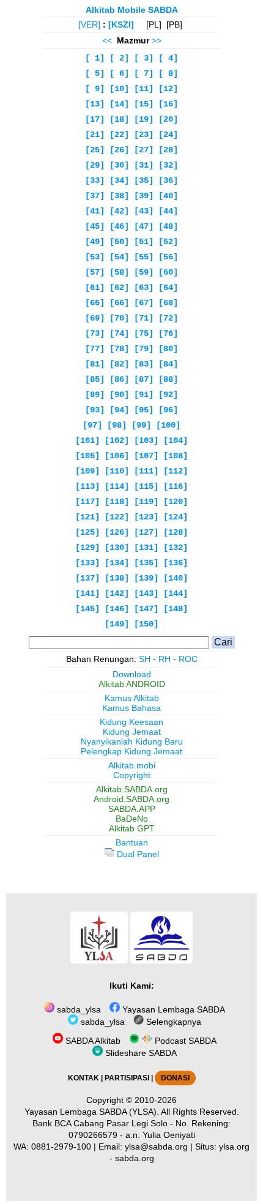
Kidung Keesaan (131, 722)
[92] (168, 394)
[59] (144, 272)
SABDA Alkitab (91, 1041)
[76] (168, 333)
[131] (146, 547)
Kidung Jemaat (132, 732)
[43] (144, 211)
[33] (95, 180)
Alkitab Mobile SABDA (132, 10)
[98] (117, 425)
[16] (168, 104)
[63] (144, 287)
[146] (117, 609)
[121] (87, 517)
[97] (92, 425)
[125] (87, 532)
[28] (168, 150)
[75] (144, 333)
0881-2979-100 (61, 1146)
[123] (146, 517)
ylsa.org (234, 1146)
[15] (144, 104)
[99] (141, 425)
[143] (146, 593)
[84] (168, 364)
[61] (95, 287)
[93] (95, 410)
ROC (188, 659)
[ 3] (144, 58)
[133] (87, 563)
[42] (119, 211)
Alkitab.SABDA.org (132, 789)
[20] (168, 119)
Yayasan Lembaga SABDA (172, 1009)
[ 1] (95, 58)
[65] (95, 303)
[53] (95, 257)
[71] (144, 318)
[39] (144, 196)
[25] (95, 150)
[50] (119, 242)
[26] (119, 150)
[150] (146, 624)
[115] (146, 486)
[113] (87, 486)
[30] (119, 165)
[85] (95, 379)
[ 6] (119, 73)
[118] (117, 502)
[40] (168, 196)
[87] (144, 379)
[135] (146, 563)
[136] (175, 563)
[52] (168, 242)
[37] (95, 196)
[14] (119, 104)
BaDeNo (132, 818)
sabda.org (134, 1158)
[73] (95, 333)
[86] (119, 379)
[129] (87, 547)
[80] (168, 349)
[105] (87, 456)
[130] (117, 547)
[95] (144, 410)
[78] (119, 349)
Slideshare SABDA (140, 1053)
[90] (119, 394)
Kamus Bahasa (131, 708)
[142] (117, 593)
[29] (95, 165)
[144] (175, 593)
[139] (146, 578)
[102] (117, 440)
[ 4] (168, 58)
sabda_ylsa (77, 1009)
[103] (146, 440)
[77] (95, 349)
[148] (175, 609)
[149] (117, 624)
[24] (168, 134)
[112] (175, 471)
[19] (144, 119)
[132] (175, 547)
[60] (168, 272)
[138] (117, 578)
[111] (146, 471)
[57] (95, 272)
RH (164, 659)
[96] (168, 410)
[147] (146, 609)
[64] (168, 287)
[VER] (89, 24)
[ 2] (119, 58)
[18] (119, 119)
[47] (144, 226)
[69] (95, 318)
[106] (117, 456)
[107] (146, 456)
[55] (144, 257)
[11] (144, 89)
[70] (119, 318)
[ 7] (144, 73)
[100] (168, 425)
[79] (144, 349)
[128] (175, 532)
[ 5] (95, 73)
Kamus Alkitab (132, 698)
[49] (95, 242)
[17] (95, 119)
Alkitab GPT (132, 828)
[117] (87, 502)
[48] (168, 226)
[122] (117, 517)
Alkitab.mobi (131, 765)
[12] (168, 89)
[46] (119, 226)
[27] (144, 150)
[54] (119, 257)
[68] (168, 303)
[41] (95, 211)
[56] (168, 257)
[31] (144, 165)
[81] (95, 364)
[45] (95, 226)
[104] (175, 440)
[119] (146, 502)
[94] (119, 410)
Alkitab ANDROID (131, 684)
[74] (119, 333)
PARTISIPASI (127, 1078)
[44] (168, 211)
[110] (117, 471)
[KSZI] (121, 24)
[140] (175, 578)
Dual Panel (136, 854)
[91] (144, 394)
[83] (144, 364)
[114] (117, 486)
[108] (175, 456)
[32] (168, 165)
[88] (168, 379)
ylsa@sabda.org (156, 1146)
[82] (119, 364)
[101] (87, 440)
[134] (117, 563)
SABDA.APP (131, 809)
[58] (119, 272)
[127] (146, 532)
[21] (95, 134)
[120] (175, 502)
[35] (144, 180)
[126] (117, 532)
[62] (119, 287)
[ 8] (168, 73)
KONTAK (83, 1078)
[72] (168, 318)
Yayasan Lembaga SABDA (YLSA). (91, 1112)
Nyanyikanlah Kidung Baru (132, 741)
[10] (119, 89)
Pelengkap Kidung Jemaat (131, 751)
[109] (87, 471)
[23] (144, 134)
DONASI (175, 1078)
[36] (168, 180)
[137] (87, 578)
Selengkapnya (172, 1022)
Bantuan (132, 842)
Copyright (131, 775)
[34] (119, 180)
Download (132, 674)
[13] (95, 104)
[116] (175, 486)
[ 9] (95, 89)
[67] (144, 303)
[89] (95, 394)
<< (107, 40)
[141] (87, 593)
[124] (175, 517)
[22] (119, 134)
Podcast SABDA (184, 1041)
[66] (119, 303)
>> (156, 40)
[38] (119, 196)
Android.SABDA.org (131, 799)
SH (144, 659)
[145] (87, 609)
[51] (144, 242)
